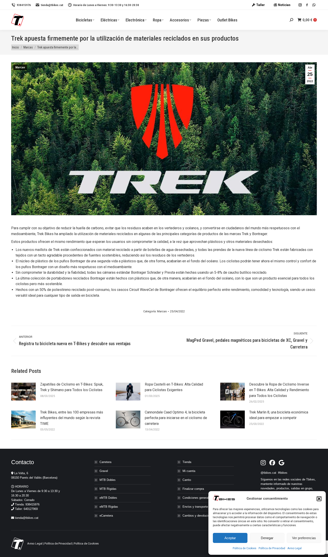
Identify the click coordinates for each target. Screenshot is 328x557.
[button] (319, 499)
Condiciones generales (197, 497)
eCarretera (106, 515)
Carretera (105, 462)
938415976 (24, 5)
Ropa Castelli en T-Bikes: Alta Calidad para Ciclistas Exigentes (174, 387)
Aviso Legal (294, 548)
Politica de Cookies (244, 548)
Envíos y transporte (195, 506)
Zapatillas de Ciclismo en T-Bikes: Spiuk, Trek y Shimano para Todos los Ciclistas (71, 387)
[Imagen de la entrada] (23, 392)
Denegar (267, 538)
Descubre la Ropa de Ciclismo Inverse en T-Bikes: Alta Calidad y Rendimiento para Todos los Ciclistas (279, 390)
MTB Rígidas (108, 488)
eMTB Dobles (108, 497)
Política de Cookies (86, 543)
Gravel (104, 471)
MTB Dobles (108, 480)
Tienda (187, 462)
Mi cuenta (189, 471)
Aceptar (230, 538)
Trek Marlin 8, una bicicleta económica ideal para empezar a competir (278, 415)
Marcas (20, 67)
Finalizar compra (193, 488)
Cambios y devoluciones (198, 515)
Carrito (187, 480)
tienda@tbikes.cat (52, 5)
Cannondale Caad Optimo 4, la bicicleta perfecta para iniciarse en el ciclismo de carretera (176, 418)
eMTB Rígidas (109, 506)
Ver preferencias (304, 538)
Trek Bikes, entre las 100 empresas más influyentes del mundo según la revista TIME (71, 418)
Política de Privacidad (272, 548)
